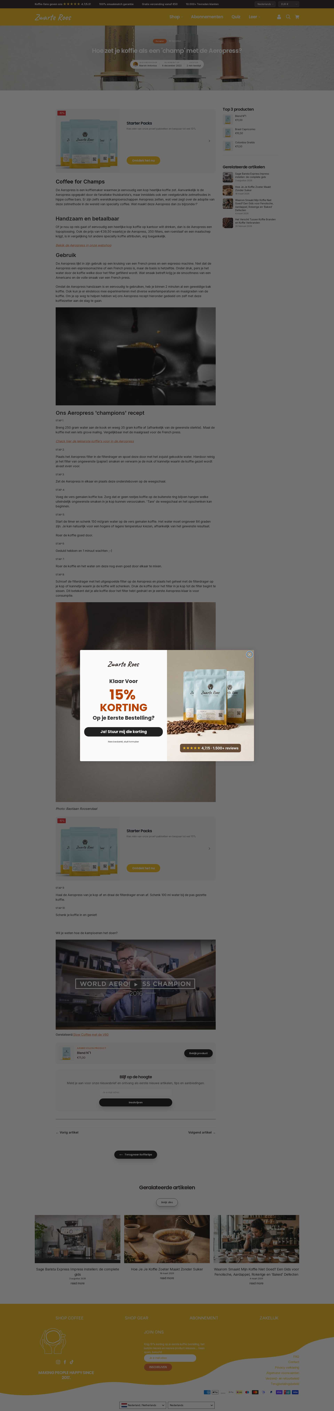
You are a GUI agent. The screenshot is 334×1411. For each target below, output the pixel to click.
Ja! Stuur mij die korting (123, 731)
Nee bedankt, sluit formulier (123, 741)
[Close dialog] (249, 654)
